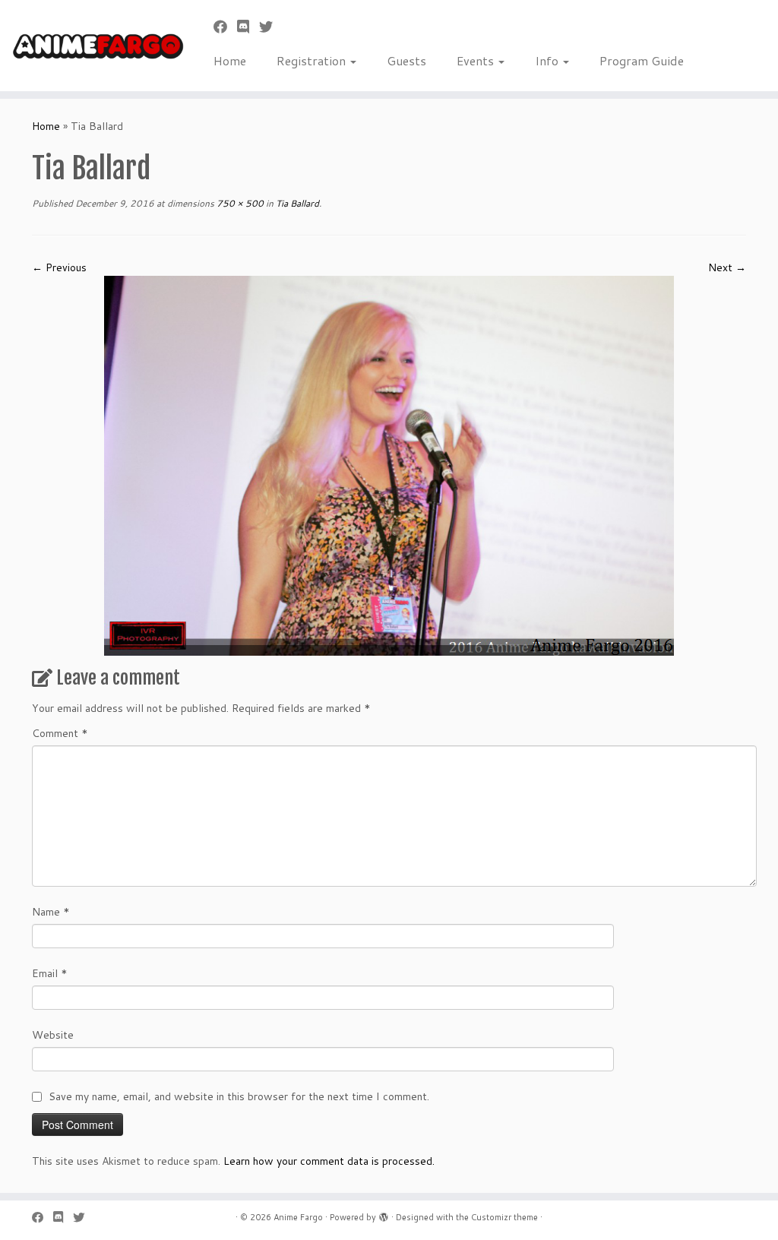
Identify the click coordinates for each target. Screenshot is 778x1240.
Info (548, 60)
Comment (60, 733)
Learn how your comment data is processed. (329, 1161)
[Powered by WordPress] (383, 1214)
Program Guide (641, 60)
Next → (727, 267)
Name (51, 911)
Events (477, 60)
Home (229, 60)
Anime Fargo (298, 1217)
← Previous (59, 267)
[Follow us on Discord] (248, 26)
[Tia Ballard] (389, 465)
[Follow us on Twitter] (271, 26)
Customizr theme (504, 1217)
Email (50, 973)
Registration (313, 60)
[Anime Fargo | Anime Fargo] (91, 46)
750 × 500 (239, 203)
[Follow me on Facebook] (225, 26)
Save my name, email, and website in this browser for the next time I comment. (239, 1096)
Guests (406, 60)
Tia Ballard (296, 203)
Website (53, 1034)
